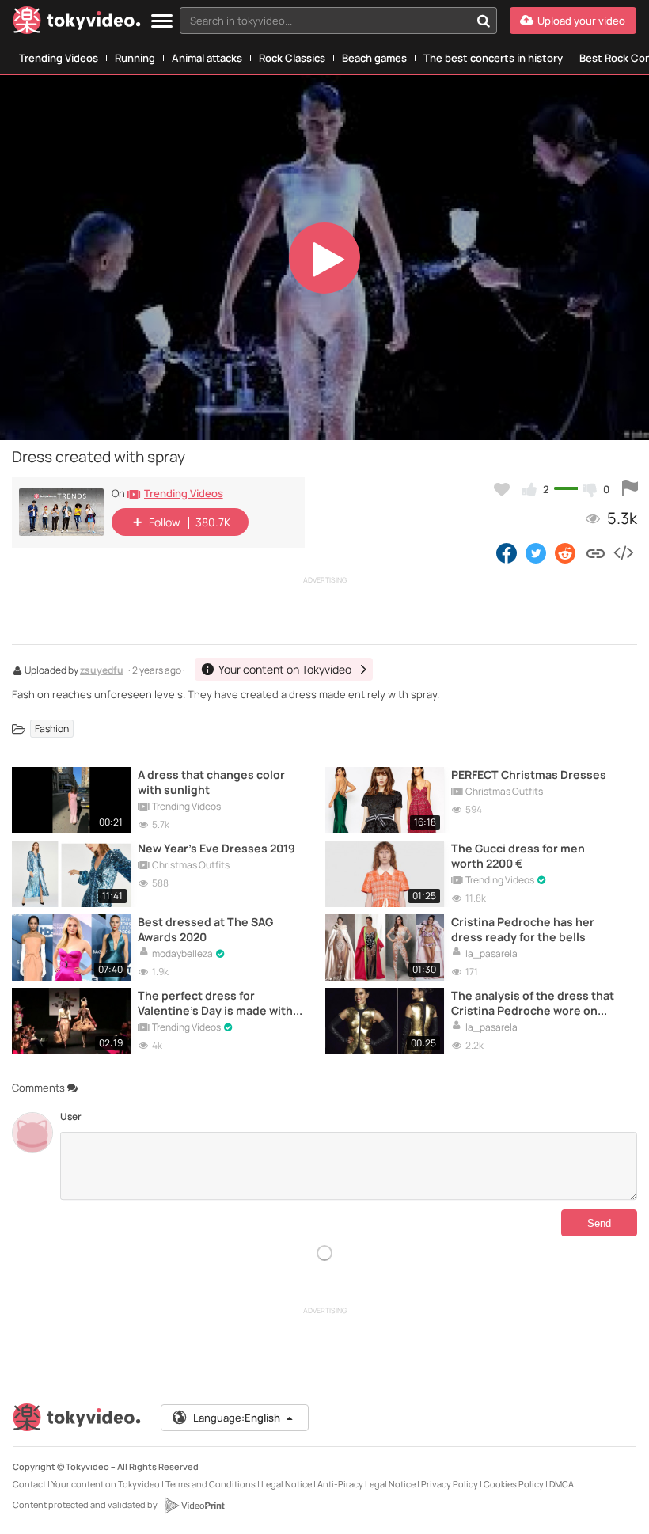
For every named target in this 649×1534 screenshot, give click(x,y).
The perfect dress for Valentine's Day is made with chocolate (215, 1003)
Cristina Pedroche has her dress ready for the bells (522, 929)
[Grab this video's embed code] (622, 552)
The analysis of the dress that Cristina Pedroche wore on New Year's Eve (532, 1003)
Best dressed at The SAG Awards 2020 (205, 929)
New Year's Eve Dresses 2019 (216, 848)
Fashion (52, 728)
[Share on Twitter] (536, 552)
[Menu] (162, 21)
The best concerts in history (493, 58)
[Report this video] (630, 489)
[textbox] (324, 20)
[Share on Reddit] (566, 552)
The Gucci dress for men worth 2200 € (518, 856)
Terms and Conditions (210, 1484)
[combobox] (338, 20)
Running (135, 58)
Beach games (374, 58)
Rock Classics (292, 58)
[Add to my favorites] (502, 489)
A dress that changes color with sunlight (211, 782)
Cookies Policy (514, 1484)
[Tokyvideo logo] (77, 23)
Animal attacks (207, 58)
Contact (29, 1484)
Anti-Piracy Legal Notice (366, 1484)
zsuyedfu (101, 671)
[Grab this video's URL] (595, 552)
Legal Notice (286, 1484)
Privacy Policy (449, 1484)
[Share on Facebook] (506, 552)
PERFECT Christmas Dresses (528, 774)
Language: (236, 1418)
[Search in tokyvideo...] (483, 20)
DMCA (561, 1484)
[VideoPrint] (194, 1505)
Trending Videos (58, 58)
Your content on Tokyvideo (105, 1484)
